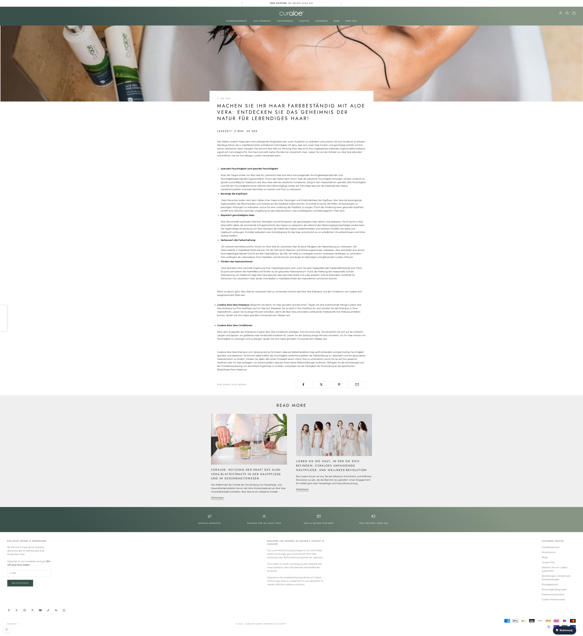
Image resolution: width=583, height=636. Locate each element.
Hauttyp (304, 21)
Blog (337, 21)
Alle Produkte (262, 21)
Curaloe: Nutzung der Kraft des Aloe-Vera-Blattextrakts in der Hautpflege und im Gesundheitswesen (246, 474)
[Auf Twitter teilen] (321, 384)
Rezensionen (549, 552)
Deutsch (12, 624)
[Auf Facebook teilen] (303, 384)
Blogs (545, 557)
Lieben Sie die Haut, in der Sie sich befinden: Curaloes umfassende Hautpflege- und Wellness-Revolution (331, 465)
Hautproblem (285, 21)
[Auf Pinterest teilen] (339, 384)
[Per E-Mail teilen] (357, 384)
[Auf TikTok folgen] (48, 610)
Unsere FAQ (548, 562)
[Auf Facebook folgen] (8, 610)
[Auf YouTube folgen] (40, 610)
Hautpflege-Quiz (551, 547)
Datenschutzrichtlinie (553, 594)
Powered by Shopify (275, 624)
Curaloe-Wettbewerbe (553, 599)
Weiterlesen (217, 497)
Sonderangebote (236, 21)
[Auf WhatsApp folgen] (64, 610)
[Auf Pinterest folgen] (32, 610)
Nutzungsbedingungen (554, 589)
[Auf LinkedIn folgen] (56, 610)
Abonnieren (20, 583)
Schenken (321, 21)
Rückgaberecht (550, 584)
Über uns (351, 21)
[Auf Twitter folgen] (16, 610)
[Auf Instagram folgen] (24, 610)
